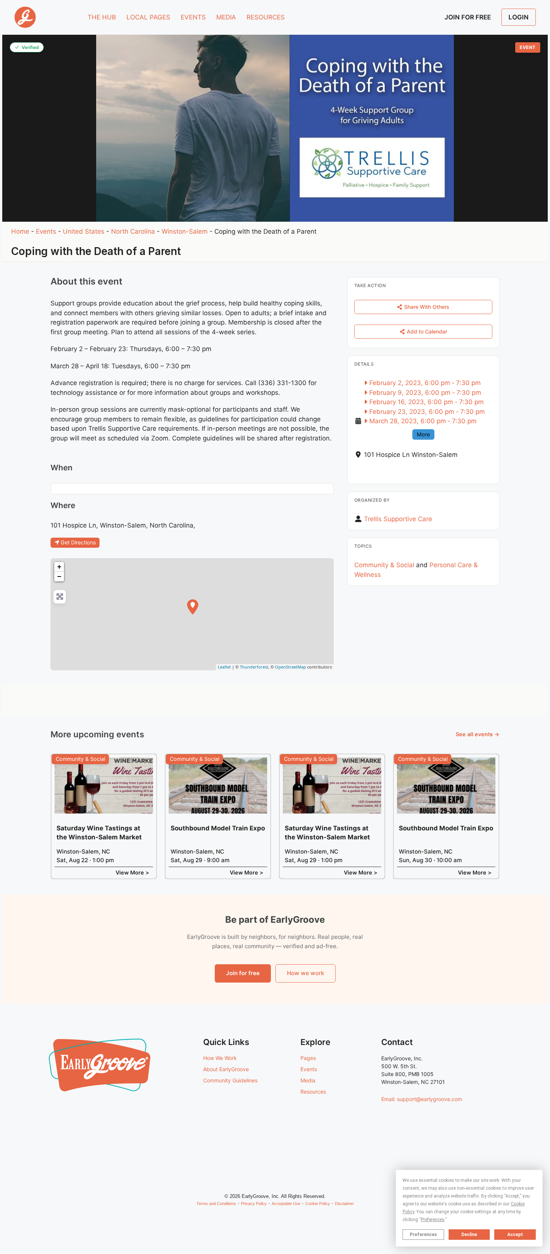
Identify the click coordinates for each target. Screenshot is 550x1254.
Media (307, 1080)
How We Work (220, 1058)
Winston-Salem (185, 231)
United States (83, 231)
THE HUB (102, 17)
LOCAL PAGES (148, 17)
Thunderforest (254, 667)
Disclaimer (344, 1203)
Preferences (423, 1234)
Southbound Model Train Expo (218, 828)
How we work (305, 973)
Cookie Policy (317, 1203)
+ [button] (59, 567)
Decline (469, 1234)
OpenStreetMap (290, 667)
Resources (313, 1091)
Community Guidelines (230, 1080)
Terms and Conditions (216, 1203)
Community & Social (384, 565)
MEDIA (226, 17)
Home (20, 231)
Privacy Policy (254, 1203)
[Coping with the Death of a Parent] (192, 606)
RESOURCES (266, 17)
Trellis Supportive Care (398, 519)
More (423, 434)
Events (46, 231)
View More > (132, 872)
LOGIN (518, 17)
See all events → (477, 734)
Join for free (243, 973)
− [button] (59, 576)
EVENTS (193, 17)
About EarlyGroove (226, 1069)
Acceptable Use (286, 1203)
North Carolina (133, 231)
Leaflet (224, 667)
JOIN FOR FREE (467, 17)
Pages (308, 1058)
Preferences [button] (432, 1219)
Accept (515, 1234)
